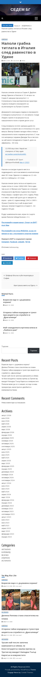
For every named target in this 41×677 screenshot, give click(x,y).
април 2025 (6, 461)
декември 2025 (8, 438)
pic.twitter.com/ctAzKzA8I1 (15, 154)
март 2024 (6, 497)
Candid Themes (27, 672)
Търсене (5, 346)
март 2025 (6, 463)
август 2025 (6, 449)
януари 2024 (7, 503)
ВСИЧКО (5, 555)
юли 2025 (5, 452)
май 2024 (5, 492)
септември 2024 (8, 480)
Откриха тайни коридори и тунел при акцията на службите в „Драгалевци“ (19, 315)
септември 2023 (8, 514)
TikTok (27, 242)
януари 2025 (7, 469)
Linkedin (8, 263)
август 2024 (6, 483)
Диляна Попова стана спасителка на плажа (19, 367)
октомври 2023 (8, 511)
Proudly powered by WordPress (17, 670)
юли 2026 (5, 418)
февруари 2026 (8, 432)
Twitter (20, 258)
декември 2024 (8, 472)
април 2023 (6, 528)
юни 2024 (5, 489)
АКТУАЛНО (6, 549)
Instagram (5, 242)
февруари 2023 (8, 534)
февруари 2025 (8, 466)
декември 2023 (8, 506)
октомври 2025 (8, 444)
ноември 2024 (7, 475)
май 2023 (5, 525)
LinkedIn (21, 242)
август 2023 (6, 517)
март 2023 (6, 531)
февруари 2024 (8, 500)
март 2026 (6, 429)
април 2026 (6, 427)
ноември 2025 (7, 441)
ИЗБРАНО (5, 39)
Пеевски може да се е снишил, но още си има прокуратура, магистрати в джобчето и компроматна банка (19, 387)
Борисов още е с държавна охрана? (16, 301)
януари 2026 (7, 435)
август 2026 (6, 415)
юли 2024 (5, 486)
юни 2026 (5, 421)
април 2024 (6, 494)
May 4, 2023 (24, 162)
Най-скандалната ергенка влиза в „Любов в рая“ (20, 329)
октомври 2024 (8, 477)
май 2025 (5, 458)
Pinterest (32, 258)
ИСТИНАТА (6, 561)
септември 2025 (8, 446)
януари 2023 (7, 537)
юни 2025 (5, 455)
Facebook (13, 242)
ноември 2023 (7, 509)
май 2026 (5, 424)
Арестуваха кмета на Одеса (24, 285)
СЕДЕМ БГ (21, 9)
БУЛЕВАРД (6, 552)
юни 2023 (5, 523)
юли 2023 (5, 520)
